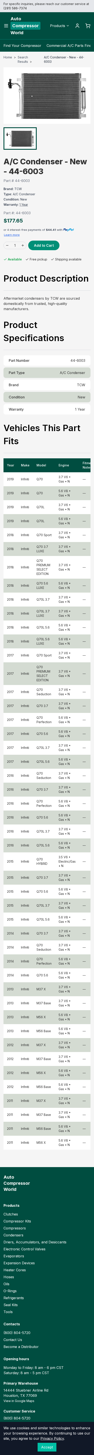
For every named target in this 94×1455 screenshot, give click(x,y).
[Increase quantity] (22, 245)
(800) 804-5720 (16, 1333)
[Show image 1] (20, 138)
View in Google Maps (18, 1401)
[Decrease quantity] (7, 245)
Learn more (12, 234)
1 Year (23, 204)
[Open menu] (6, 25)
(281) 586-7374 (15, 8)
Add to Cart (44, 245)
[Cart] (88, 25)
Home (7, 57)
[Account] (77, 25)
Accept (47, 1447)
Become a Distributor (21, 1347)
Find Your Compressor (22, 45)
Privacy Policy (52, 1438)
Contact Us (12, 1340)
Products (57, 26)
